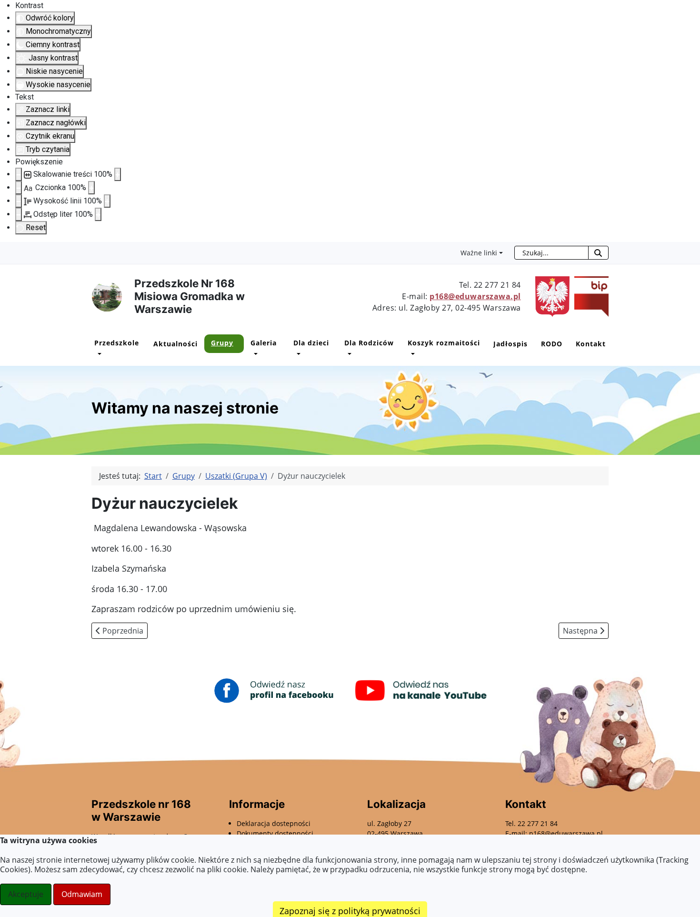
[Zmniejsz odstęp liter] (18, 214)
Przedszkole (116, 342)
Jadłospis (510, 343)
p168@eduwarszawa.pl (475, 296)
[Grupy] (214, 354)
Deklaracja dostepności (273, 823)
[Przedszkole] (97, 354)
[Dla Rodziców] (347, 354)
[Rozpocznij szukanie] (598, 253)
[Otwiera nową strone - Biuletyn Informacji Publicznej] (589, 296)
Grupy (222, 342)
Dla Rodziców (369, 342)
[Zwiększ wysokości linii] (107, 201)
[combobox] (551, 253)
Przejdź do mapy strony (7, 250)
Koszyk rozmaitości (444, 342)
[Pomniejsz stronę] (18, 174)
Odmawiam (81, 894)
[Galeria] (254, 354)
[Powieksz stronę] (117, 174)
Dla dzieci (311, 342)
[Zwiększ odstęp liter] (98, 214)
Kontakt (591, 343)
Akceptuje (25, 894)
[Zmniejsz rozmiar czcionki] (18, 187)
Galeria (263, 342)
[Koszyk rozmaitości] (411, 354)
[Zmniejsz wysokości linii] (18, 201)
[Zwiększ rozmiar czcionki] (91, 187)
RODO (551, 343)
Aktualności (175, 343)
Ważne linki (478, 252)
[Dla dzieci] (296, 354)
